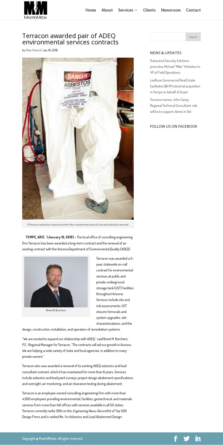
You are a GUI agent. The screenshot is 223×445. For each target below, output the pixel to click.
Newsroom (171, 10)
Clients (149, 10)
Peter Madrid (33, 50)
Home (91, 10)
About (107, 10)
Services (125, 10)
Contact (193, 10)
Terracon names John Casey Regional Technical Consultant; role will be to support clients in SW (173, 105)
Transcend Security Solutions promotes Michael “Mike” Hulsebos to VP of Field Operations (175, 67)
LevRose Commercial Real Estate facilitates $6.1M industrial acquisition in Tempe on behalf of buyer (175, 86)
